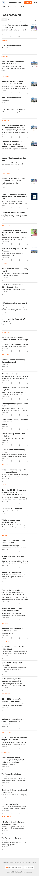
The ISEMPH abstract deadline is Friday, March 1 (14, 648)
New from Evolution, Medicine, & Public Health (14, 791)
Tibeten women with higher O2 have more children (14, 471)
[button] (3, 6)
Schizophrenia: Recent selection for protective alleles (14, 738)
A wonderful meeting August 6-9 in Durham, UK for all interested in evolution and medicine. (13, 705)
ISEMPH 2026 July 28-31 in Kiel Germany (14, 250)
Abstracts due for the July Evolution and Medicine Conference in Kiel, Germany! (13, 144)
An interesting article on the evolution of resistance (13, 720)
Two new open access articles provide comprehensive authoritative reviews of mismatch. (14, 807)
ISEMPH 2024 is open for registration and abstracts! (12, 700)
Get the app (29, 867)
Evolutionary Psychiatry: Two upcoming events (13, 541)
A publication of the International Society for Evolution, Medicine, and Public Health (15, 216)
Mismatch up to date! (10, 804)
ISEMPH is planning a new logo (14, 109)
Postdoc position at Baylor (12, 508)
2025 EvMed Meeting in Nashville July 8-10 (15, 389)
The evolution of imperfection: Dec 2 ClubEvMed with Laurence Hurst (14, 232)
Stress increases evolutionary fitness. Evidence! (13, 361)
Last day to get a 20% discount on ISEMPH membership (14, 179)
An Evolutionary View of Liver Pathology (13, 435)
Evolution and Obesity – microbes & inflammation (15, 421)
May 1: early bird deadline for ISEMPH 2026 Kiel (13, 62)
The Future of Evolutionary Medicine (12, 839)
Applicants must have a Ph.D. (11, 511)
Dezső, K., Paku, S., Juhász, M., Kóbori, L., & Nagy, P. (15, 439)
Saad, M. (4, 424)
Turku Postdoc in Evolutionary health (13, 451)
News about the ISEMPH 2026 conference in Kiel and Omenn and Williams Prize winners (13, 67)
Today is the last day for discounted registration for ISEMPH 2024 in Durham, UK (13, 592)
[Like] (3, 36)
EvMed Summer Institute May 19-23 (15, 304)
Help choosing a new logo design (12, 112)
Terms (22, 862)
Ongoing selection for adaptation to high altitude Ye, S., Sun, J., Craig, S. (15, 475)
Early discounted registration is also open (15, 132)
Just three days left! (8, 633)
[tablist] (11, 20)
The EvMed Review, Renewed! (13, 212)
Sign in (35, 3)
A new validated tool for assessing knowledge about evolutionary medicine (13, 760)
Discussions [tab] (16, 20)
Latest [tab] (5, 20)
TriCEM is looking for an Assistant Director (11, 521)
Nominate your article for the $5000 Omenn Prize (13, 630)
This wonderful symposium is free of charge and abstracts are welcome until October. (14, 498)
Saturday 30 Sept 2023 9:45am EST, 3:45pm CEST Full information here (13, 828)
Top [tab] (9, 20)
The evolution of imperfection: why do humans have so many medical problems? (14, 238)
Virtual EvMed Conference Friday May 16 (15, 270)
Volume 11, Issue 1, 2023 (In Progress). (14, 795)
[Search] (35, 20)
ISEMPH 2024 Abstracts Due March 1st (13, 664)
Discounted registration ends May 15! (14, 289)
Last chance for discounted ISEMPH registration (12, 286)
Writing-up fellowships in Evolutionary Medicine (12, 609)
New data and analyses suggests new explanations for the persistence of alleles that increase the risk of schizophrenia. (14, 743)
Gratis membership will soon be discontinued (12, 184)
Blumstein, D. (6, 724)
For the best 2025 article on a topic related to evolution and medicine (13, 164)
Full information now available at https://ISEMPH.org (12, 254)
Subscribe (28, 3)
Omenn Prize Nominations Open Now (14, 159)
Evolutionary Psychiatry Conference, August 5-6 (11, 680)
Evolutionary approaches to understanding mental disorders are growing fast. (13, 546)
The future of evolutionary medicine (12, 775)
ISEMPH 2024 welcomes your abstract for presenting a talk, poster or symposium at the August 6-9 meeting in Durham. (15, 668)
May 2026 (5, 48)
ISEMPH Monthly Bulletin (11, 45)
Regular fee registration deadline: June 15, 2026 (15, 26)
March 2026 (5, 100)
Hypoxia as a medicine (10, 374)
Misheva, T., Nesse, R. (8, 765)
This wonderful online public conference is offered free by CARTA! (15, 274)
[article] (19, 31)
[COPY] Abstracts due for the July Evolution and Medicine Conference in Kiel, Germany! (13, 127)
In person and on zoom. (9, 324)
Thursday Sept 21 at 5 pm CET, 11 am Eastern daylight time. (14, 844)
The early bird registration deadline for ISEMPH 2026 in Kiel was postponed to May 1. (14, 87)
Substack (10, 872)
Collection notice (30, 862)
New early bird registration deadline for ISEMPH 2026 (12, 83)
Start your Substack (14, 867)
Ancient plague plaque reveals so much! (15, 405)
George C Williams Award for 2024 (13, 557)
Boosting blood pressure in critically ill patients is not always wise (15, 339)
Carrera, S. (5, 364)
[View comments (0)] (11, 36)
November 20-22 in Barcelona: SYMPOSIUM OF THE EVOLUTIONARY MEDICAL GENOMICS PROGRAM (14, 492)
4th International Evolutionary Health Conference (13, 823)
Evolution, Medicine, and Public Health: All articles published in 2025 (14, 196)
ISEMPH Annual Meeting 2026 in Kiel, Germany (14, 31)
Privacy (16, 862)
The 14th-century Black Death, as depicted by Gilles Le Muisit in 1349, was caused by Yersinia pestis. (15, 409)
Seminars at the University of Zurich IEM (13, 320)
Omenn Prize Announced (11, 572)
